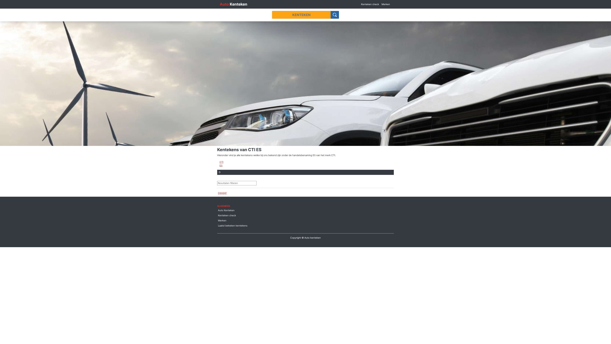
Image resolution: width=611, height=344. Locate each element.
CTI (221, 162)
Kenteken (233, 4)
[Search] (335, 15)
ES (221, 165)
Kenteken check (370, 4)
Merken (386, 4)
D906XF (222, 193)
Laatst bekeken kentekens (232, 225)
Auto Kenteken (226, 210)
